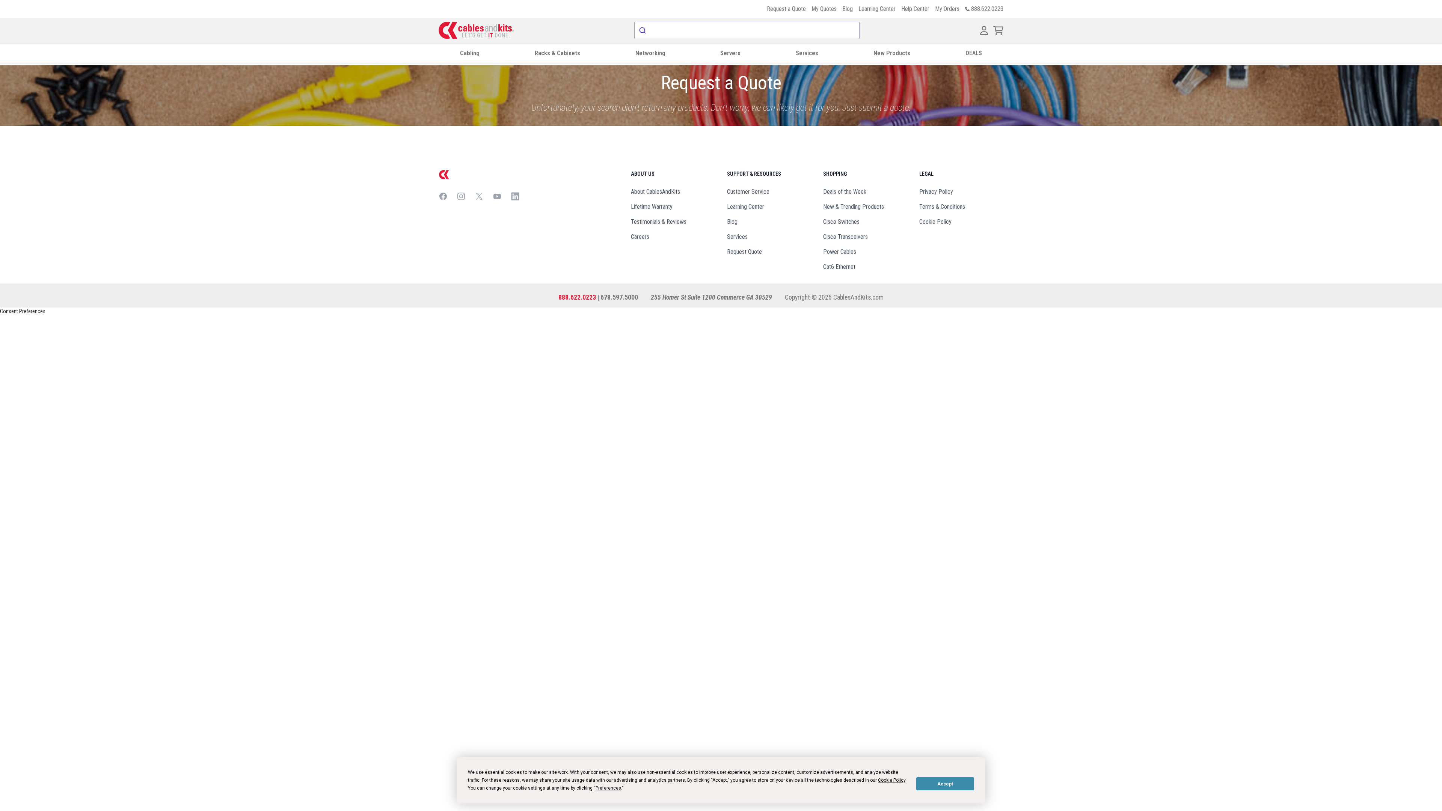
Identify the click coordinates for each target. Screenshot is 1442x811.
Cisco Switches (841, 221)
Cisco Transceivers (845, 236)
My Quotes (824, 8)
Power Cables (839, 251)
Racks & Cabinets (557, 53)
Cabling (470, 53)
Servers (730, 53)
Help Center (915, 8)
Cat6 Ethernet (839, 266)
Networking (650, 53)
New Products (891, 53)
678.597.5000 (619, 297)
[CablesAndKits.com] (476, 30)
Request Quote (744, 251)
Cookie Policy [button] (891, 780)
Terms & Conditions (942, 206)
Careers (640, 236)
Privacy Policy (936, 191)
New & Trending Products (853, 206)
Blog (847, 8)
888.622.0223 (577, 297)
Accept (945, 784)
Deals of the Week (844, 191)
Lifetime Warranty (652, 206)
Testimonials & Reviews (658, 221)
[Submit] (643, 30)
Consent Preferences (22, 311)
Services (807, 53)
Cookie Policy (935, 221)
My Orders (947, 8)
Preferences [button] (608, 788)
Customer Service (748, 191)
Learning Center (877, 8)
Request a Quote (786, 8)
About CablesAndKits (655, 191)
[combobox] (747, 30)
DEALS (973, 53)
